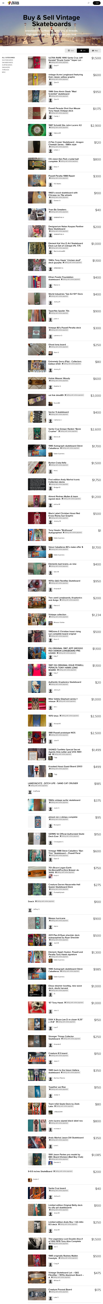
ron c (55, 707)
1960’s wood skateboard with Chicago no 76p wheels (63, 194)
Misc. (4, 72)
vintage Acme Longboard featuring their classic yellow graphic (65, 76)
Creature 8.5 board (57, 1053)
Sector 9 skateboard (58, 412)
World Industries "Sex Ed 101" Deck (65, 293)
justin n (56, 318)
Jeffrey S (36, 909)
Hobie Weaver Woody (59, 378)
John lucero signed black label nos (65, 1120)
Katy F (56, 656)
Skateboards (7, 60)
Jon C (56, 1247)
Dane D (56, 858)
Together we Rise (57, 1087)
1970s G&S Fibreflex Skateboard (64, 580)
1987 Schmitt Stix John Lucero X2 (65, 125)
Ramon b (57, 285)
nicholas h (57, 1128)
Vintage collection (57, 614)
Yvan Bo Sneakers (57, 209)
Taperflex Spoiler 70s (58, 310)
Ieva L (56, 470)
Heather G (57, 386)
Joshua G (57, 1196)
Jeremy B (57, 369)
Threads (5, 70)
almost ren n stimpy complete (62, 817)
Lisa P (56, 1027)
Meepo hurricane (56, 918)
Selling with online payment (59, 62)
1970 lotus (53, 715)
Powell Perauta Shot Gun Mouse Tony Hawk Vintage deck (64, 109)
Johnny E (57, 690)
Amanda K (57, 1044)
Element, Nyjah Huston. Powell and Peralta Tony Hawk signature (65, 953)
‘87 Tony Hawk (56, 1002)
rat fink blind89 (56, 395)
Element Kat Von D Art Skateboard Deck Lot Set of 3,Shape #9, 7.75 (65, 244)
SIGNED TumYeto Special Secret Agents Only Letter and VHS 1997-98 (65, 752)
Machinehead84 (59, 251)
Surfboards (7, 65)
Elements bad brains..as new (62, 563)
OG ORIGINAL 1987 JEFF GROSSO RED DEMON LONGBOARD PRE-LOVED (65, 651)
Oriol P (56, 65)
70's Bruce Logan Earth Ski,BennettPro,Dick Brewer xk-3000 (63, 870)
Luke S (56, 1297)
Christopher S (58, 842)
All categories (8, 57)
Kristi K (56, 875)
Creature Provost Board (60, 1289)
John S (56, 1010)
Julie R (56, 740)
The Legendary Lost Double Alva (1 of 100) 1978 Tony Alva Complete (65, 1240)
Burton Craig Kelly (57, 462)
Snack (31, 901)
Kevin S (56, 639)
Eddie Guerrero (59, 453)
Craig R (56, 1263)
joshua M (57, 504)
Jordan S (57, 1095)
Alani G (56, 352)
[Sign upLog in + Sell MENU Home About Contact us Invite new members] (3, 3)
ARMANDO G (58, 268)
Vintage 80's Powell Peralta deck (64, 327)
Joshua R (57, 302)
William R (57, 1280)
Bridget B (57, 487)
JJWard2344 (58, 1112)
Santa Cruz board (57, 1188)
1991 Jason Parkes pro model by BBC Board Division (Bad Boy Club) (65, 1155)
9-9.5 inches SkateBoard (40, 1171)
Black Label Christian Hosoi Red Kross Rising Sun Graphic (64, 514)
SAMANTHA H (59, 217)
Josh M (56, 943)
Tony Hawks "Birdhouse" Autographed (60, 531)
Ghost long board (57, 344)
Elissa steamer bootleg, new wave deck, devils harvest (65, 987)
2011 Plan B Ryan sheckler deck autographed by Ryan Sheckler (64, 936)
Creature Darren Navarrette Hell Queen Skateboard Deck (64, 885)
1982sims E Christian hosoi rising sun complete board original (64, 632)
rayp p (56, 926)
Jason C (56, 1061)
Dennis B (57, 437)
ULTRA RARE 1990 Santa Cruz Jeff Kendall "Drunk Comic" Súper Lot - (65, 59)
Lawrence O (58, 335)
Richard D (57, 825)
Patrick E (57, 605)
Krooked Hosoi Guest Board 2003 (65, 766)
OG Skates (57, 183)
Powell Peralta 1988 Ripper (61, 175)
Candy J (56, 116)
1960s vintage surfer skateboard (64, 800)
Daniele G (57, 1162)
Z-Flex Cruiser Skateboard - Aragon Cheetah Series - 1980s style (65, 143)
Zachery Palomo (59, 1078)
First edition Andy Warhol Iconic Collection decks (64, 481)
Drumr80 (57, 403)
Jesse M (56, 1213)
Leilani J (57, 150)
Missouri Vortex (59, 622)
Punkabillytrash (59, 892)
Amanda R (57, 588)
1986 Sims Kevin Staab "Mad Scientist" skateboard (62, 92)
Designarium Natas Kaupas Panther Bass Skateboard (65, 227)
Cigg (55, 757)
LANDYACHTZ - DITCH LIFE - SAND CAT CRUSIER (53, 783)
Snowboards (7, 62)
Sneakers (6, 67)
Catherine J (58, 420)
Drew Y (56, 167)
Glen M (56, 572)
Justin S (56, 808)
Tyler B (56, 82)
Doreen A (57, 200)
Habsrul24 (57, 133)
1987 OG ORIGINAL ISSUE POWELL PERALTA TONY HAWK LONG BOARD (66, 668)
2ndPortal (36, 791)
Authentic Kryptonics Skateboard (64, 682)
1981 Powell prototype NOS (61, 732)
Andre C (36, 1179)
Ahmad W (57, 723)
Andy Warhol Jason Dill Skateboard (66, 1137)
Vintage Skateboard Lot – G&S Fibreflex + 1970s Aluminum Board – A (66, 1275)
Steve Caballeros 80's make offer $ (65, 547)
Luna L (56, 1145)
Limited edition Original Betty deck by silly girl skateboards (65, 1206)
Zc (54, 993)
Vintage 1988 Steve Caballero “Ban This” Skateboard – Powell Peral (65, 852)
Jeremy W (57, 521)
